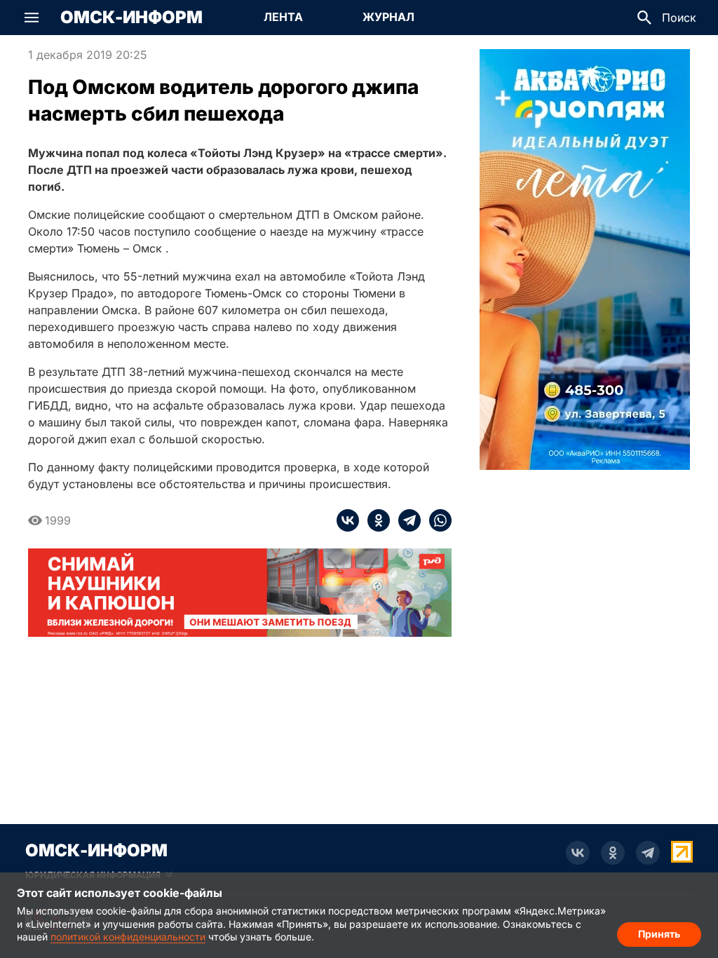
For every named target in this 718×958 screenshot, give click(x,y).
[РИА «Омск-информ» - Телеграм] (648, 853)
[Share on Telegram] (405, 520)
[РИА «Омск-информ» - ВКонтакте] (578, 853)
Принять (659, 934)
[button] (31, 17)
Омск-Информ (131, 17)
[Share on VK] (348, 520)
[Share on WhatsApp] (436, 520)
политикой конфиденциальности (127, 937)
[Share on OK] (374, 520)
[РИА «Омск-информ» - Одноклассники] (613, 853)
